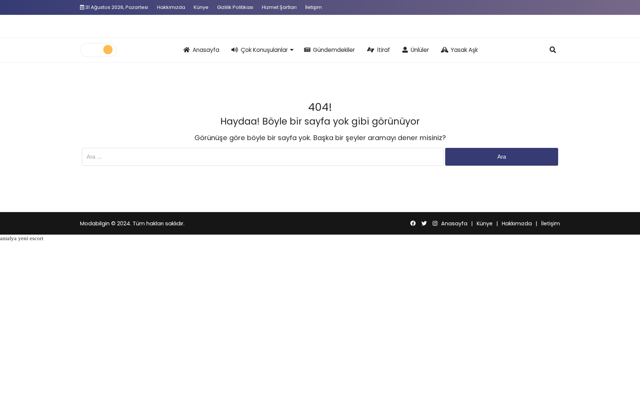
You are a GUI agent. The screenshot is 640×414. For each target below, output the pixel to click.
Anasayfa (206, 50)
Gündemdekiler (334, 50)
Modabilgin (95, 223)
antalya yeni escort (21, 238)
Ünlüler (420, 50)
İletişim (313, 7)
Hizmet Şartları (279, 7)
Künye (201, 7)
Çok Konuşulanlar (264, 50)
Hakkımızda (171, 7)
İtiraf (383, 50)
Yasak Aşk (464, 50)
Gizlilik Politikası (235, 7)
